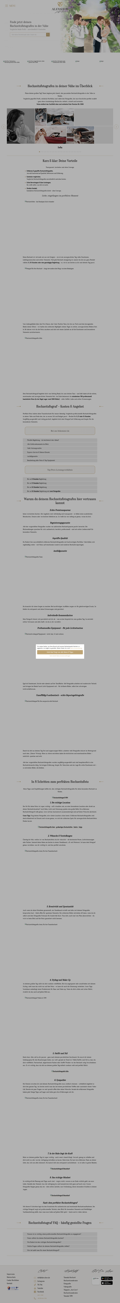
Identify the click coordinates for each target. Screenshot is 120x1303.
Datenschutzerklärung (76, 648)
